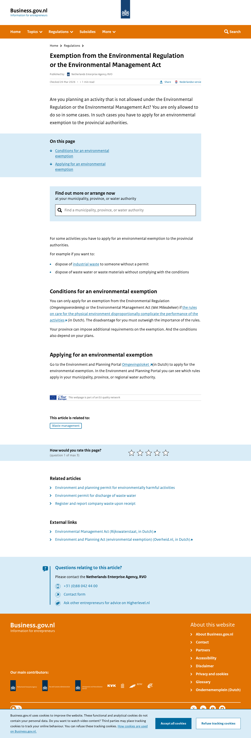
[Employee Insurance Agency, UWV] (150, 685)
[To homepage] (125, 9)
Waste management (66, 426)
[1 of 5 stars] (132, 453)
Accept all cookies (173, 723)
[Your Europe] (58, 397)
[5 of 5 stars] (166, 453)
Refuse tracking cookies (218, 723)
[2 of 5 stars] (141, 453)
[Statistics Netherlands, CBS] (122, 685)
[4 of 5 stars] (158, 453)
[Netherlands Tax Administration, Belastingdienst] (56, 685)
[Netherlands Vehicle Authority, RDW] (135, 685)
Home (54, 46)
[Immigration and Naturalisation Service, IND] (88, 685)
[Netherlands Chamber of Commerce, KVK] (112, 685)
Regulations (72, 46)
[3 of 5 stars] (149, 453)
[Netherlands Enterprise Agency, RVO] (23, 685)
